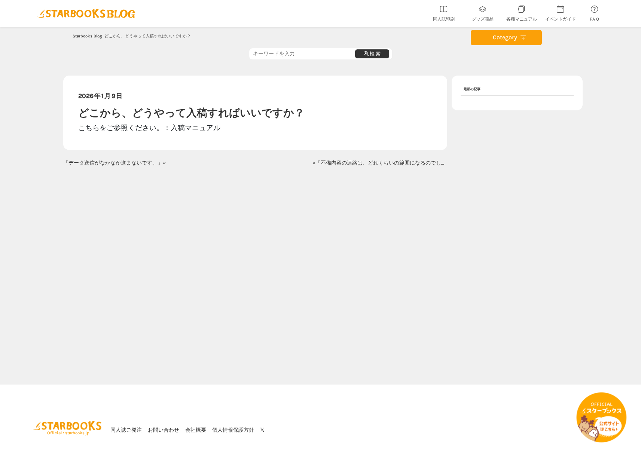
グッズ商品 (483, 19)
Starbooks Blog (87, 36)
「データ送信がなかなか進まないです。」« (114, 163)
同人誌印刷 (444, 19)
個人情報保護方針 (233, 430)
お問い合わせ (163, 430)
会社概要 (195, 430)
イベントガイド (560, 19)
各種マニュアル (521, 19)
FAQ (595, 19)
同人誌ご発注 (126, 430)
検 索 (375, 53)
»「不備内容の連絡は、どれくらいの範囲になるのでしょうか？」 (389, 163)
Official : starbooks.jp (68, 433)
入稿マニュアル (195, 128)
